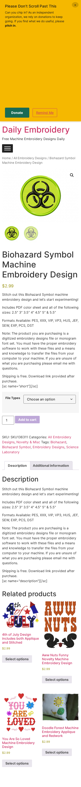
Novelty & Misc (28, 442)
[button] (72, 175)
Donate (17, 113)
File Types (12, 398)
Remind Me (45, 113)
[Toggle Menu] (7, 148)
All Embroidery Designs (30, 158)
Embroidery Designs (48, 447)
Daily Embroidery (36, 129)
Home (6, 158)
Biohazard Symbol (16, 447)
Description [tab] (17, 465)
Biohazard (58, 442)
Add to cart (27, 420)
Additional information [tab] (51, 465)
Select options (17, 659)
